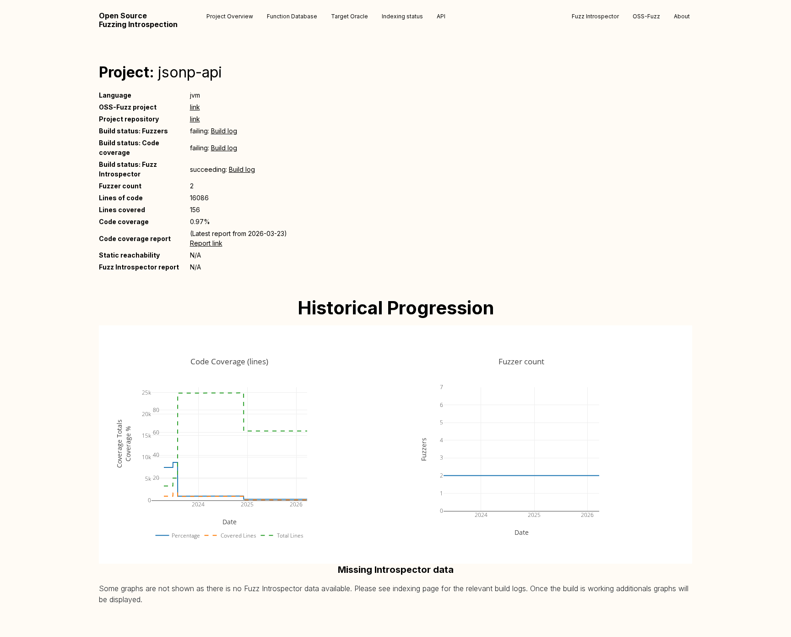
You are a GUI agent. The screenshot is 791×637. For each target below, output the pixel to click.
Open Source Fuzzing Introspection (138, 20)
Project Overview (229, 16)
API (441, 16)
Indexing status (402, 16)
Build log (224, 131)
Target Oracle (349, 16)
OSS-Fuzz (646, 16)
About (682, 16)
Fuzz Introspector (595, 16)
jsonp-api (190, 72)
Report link (206, 243)
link (195, 107)
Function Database (292, 16)
